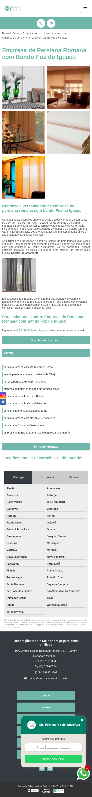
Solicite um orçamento (46, 340)
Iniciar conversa (53, 759)
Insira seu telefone (53, 738)
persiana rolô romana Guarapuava (24, 425)
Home (46, 695)
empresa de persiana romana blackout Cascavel (32, 388)
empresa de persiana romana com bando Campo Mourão (37, 432)
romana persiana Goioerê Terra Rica (25, 381)
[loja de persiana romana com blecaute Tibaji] (23, 177)
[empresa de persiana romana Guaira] (23, 132)
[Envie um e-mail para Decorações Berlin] (51, 23)
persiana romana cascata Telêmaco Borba (28, 367)
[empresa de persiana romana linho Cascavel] (68, 87)
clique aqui (44, 330)
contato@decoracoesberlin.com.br (47, 678)
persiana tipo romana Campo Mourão (25, 410)
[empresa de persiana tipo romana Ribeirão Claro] (23, 87)
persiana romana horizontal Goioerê (25, 403)
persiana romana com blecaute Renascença (29, 418)
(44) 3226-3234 (24, 330)
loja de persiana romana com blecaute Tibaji (29, 374)
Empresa (46, 707)
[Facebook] (50, 768)
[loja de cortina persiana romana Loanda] (68, 132)
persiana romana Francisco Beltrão (24, 396)
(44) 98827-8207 (47, 672)
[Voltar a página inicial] (13, 8)
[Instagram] (42, 768)
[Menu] (85, 8)
